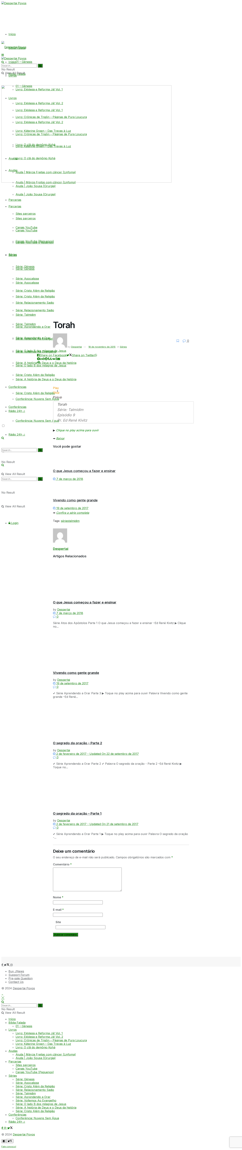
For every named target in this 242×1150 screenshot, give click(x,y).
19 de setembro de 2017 (71, 508)
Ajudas (13, 1051)
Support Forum (19, 975)
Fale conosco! (8, 1146)
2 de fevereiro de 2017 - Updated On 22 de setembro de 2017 (97, 754)
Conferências (17, 387)
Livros (13, 1029)
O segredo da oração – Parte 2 (77, 743)
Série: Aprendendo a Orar (33, 326)
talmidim (74, 521)
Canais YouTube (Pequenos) (35, 242)
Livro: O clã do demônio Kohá (35, 1047)
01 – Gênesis (24, 62)
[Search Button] (40, 479)
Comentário (62, 864)
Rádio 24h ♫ (17, 434)
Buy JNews (16, 971)
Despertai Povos (24, 988)
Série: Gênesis (25, 266)
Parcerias (15, 200)
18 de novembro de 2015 (102, 346)
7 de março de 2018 (69, 479)
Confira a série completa (72, 512)
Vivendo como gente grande (75, 500)
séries (65, 521)
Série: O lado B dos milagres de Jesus (41, 351)
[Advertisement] (87, 948)
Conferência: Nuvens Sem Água (37, 420)
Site (58, 922)
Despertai (76, 346)
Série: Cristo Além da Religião (35, 290)
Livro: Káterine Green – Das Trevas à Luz (43, 1044)
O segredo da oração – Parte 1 (77, 813)
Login (14, 523)
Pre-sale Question (21, 978)
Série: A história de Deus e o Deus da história (46, 1107)
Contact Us (16, 982)
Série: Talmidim (26, 314)
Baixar (60, 438)
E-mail (58, 909)
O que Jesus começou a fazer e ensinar (84, 471)
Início (12, 34)
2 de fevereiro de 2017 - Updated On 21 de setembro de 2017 (96, 824)
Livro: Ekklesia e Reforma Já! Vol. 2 (39, 1037)
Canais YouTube (26, 230)
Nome (58, 897)
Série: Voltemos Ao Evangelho (36, 339)
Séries (13, 254)
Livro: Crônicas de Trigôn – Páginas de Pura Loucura (51, 1040)
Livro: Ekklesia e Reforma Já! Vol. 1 (39, 1033)
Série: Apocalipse (27, 278)
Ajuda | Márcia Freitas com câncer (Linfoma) (46, 1054)
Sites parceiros (26, 218)
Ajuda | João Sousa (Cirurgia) (36, 194)
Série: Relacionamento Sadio (35, 302)
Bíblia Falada (17, 1022)
